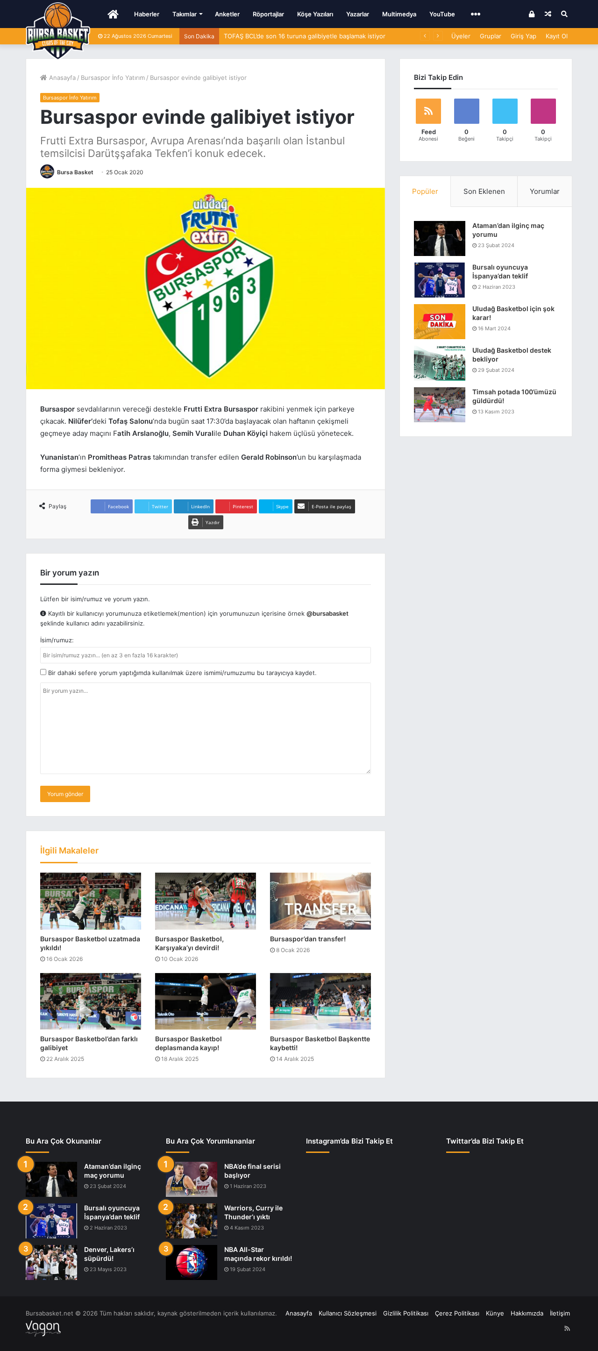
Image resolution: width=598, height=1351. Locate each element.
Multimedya (399, 14)
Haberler (146, 14)
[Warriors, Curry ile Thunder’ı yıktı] (191, 1220)
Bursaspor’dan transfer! (308, 939)
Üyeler (460, 36)
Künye (495, 1313)
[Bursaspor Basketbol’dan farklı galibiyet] (90, 1001)
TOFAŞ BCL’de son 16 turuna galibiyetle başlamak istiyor (304, 36)
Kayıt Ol (557, 36)
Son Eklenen (484, 191)
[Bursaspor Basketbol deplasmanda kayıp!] (205, 1001)
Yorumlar (545, 191)
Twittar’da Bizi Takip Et (485, 1141)
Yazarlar (357, 14)
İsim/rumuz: (57, 640)
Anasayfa (61, 77)
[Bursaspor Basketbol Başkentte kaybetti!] (320, 1001)
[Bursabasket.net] (58, 31)
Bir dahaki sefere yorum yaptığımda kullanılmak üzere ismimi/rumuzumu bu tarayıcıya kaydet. (181, 672)
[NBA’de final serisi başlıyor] (191, 1179)
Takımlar (184, 14)
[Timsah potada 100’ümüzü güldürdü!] (439, 404)
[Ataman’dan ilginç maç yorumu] (439, 238)
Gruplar (490, 36)
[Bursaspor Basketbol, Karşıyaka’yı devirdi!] (205, 901)
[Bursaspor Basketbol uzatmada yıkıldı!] (90, 901)
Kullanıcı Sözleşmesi (348, 1313)
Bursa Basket (75, 172)
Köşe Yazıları (315, 14)
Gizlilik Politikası (405, 1313)
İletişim (560, 1313)
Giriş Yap (523, 36)
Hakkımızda (527, 1313)
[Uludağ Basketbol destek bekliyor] (439, 363)
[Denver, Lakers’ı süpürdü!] (51, 1262)
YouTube (442, 14)
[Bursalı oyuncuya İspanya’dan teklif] (439, 280)
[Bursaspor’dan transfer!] (320, 901)
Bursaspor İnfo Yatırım (113, 77)
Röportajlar (268, 14)
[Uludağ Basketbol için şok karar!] (439, 321)
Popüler (425, 191)
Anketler (227, 14)
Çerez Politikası (457, 1313)
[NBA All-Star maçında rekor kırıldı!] (191, 1262)
